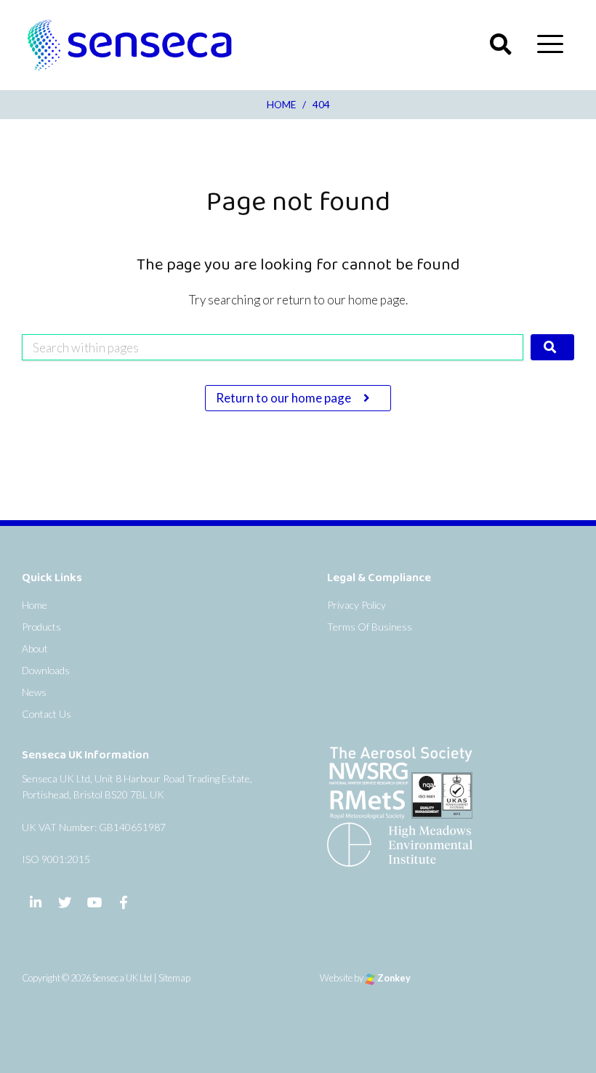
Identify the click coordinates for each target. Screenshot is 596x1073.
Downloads (46, 670)
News (34, 692)
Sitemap (174, 978)
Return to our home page (284, 397)
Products (41, 626)
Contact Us (46, 714)
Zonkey (393, 978)
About (35, 648)
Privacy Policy (356, 605)
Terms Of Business (369, 626)
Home (34, 605)
